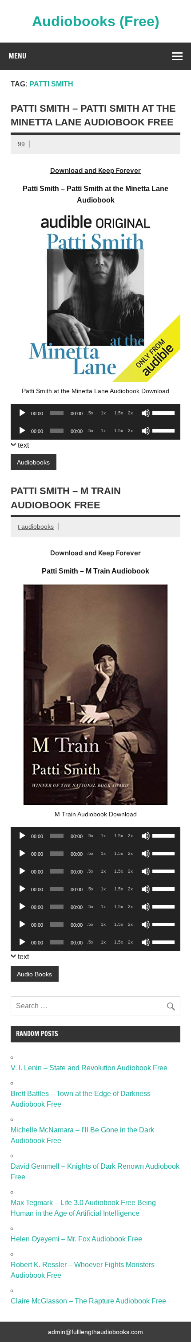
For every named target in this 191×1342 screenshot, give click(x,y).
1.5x (118, 412)
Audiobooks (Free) (95, 21)
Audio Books (34, 974)
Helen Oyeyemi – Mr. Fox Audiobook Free (76, 1239)
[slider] (164, 412)
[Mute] (145, 413)
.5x (90, 412)
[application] (95, 413)
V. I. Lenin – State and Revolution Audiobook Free (89, 1068)
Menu (17, 56)
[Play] (22, 413)
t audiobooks (36, 526)
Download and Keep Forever (95, 170)
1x (103, 412)
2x (130, 412)
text (23, 445)
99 (21, 144)
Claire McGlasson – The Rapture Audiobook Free (88, 1301)
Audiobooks (33, 462)
